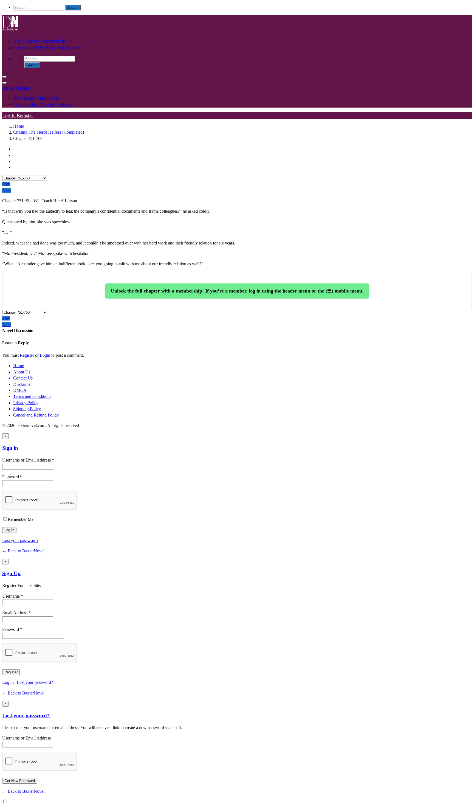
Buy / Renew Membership (39, 41)
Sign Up (11, 573)
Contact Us (23, 378)
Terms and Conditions (32, 396)
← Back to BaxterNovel (23, 551)
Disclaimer (22, 384)
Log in (8, 682)
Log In (8, 87)
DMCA (20, 390)
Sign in (10, 448)
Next (6, 190)
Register (22, 87)
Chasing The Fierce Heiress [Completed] (48, 132)
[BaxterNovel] (10, 29)
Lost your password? (20, 540)
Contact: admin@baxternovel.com (47, 47)
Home (18, 126)
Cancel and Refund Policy (36, 415)
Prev (6, 184)
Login (45, 355)
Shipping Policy (27, 408)
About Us (21, 372)
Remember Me (20, 519)
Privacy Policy (25, 402)
